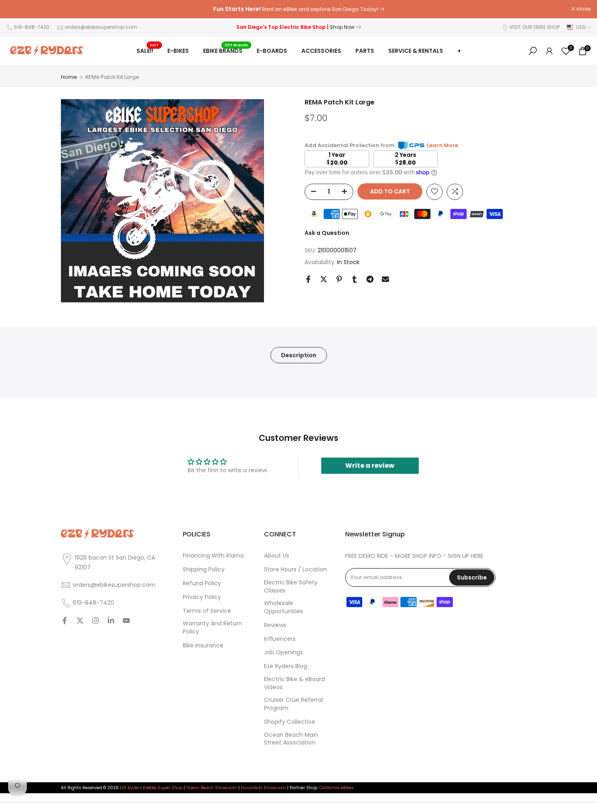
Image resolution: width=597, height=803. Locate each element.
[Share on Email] (385, 279)
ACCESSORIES (321, 51)
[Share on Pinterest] (339, 279)
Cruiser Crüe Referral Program (293, 704)
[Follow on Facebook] (64, 621)
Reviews (275, 625)
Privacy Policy (202, 597)
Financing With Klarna (213, 556)
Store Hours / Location (295, 569)
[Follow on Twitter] (80, 621)
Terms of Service (207, 611)
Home (69, 77)
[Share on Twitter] (323, 279)
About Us (276, 556)
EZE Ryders (131, 788)
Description (298, 355)
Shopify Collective (289, 722)
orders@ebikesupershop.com (101, 27)
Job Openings (283, 652)
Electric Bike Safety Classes (291, 587)
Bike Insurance (203, 645)
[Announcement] (298, 9)
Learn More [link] (442, 145)
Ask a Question (327, 232)
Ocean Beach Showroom (211, 788)
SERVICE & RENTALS (415, 51)
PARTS (364, 51)
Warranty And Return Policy (212, 628)
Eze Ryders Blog (285, 666)
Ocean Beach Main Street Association (291, 739)
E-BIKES (178, 51)
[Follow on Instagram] (95, 621)
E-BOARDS (272, 51)
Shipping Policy (204, 569)
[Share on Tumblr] (354, 279)
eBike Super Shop (164, 788)
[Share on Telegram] (370, 279)
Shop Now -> (345, 27)
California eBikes (336, 788)
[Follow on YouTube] (126, 621)
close (18, 9)
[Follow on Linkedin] (111, 621)
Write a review (369, 465)
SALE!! (147, 50)
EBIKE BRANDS (226, 50)
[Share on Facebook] (308, 279)
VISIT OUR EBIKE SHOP (534, 27)
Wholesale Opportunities (283, 607)
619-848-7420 (32, 27)
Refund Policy (202, 583)
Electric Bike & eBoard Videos (294, 683)
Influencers (280, 639)
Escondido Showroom (263, 788)
